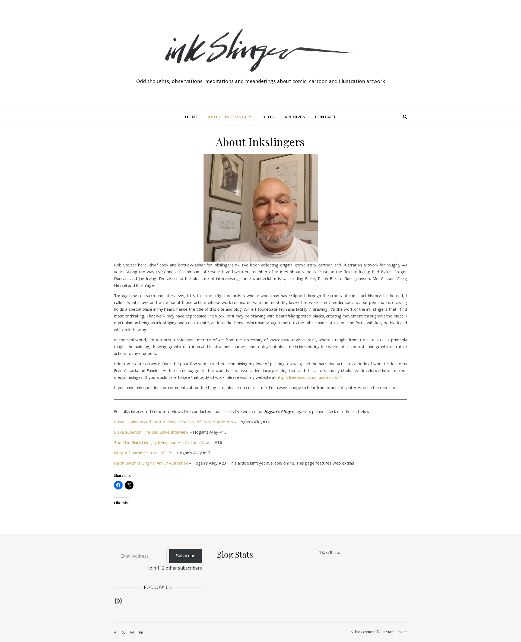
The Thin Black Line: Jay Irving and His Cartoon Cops (162, 442)
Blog (268, 116)
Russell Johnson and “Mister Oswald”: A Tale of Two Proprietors (173, 421)
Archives (294, 116)
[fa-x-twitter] (124, 632)
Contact (325, 116)
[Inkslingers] (260, 49)
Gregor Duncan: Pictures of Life (143, 452)
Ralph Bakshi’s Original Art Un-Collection (151, 463)
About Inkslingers (230, 116)
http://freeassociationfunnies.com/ (309, 377)
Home (191, 116)
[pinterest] (141, 632)
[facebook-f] (115, 632)
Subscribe (185, 556)
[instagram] (132, 632)
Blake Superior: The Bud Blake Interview (151, 432)
